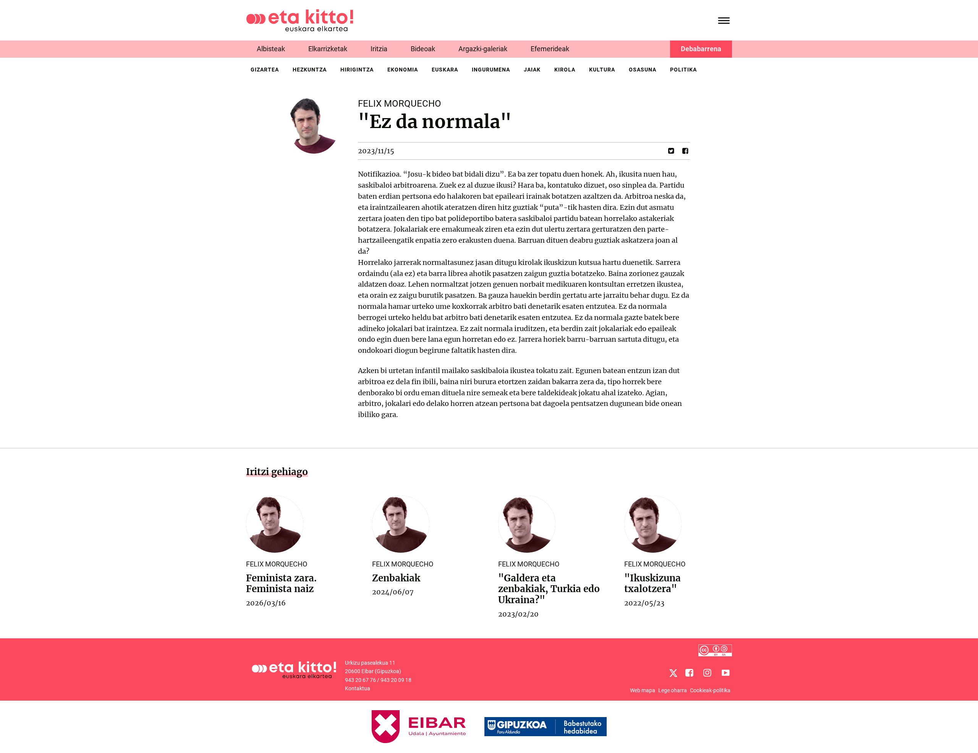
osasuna (642, 70)
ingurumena (491, 70)
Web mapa (642, 690)
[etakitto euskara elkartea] (299, 19)
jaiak (532, 70)
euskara (445, 70)
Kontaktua (357, 688)
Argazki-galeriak (482, 49)
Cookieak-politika (710, 690)
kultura (602, 70)
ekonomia (402, 70)
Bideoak (423, 49)
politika (683, 70)
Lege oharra (672, 690)
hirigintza (357, 70)
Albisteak (271, 49)
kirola (564, 70)
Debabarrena (701, 49)
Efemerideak (550, 49)
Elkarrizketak (327, 49)
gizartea (265, 70)
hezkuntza (310, 70)
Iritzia (379, 49)
